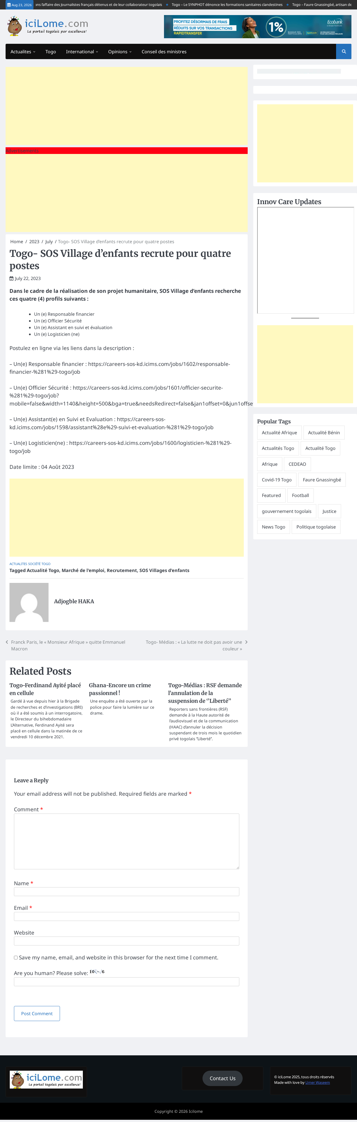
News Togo (273, 527)
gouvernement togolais (287, 511)
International (80, 52)
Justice (329, 511)
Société (34, 564)
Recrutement (122, 570)
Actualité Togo (43, 570)
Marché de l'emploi (83, 570)
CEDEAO (297, 464)
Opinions (117, 52)
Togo (50, 52)
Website (24, 932)
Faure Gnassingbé (322, 480)
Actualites (21, 52)
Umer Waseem (317, 1082)
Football (300, 496)
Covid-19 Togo (277, 480)
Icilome (196, 1111)
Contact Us (223, 1078)
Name (23, 883)
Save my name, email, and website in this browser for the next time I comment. (118, 957)
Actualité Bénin (324, 433)
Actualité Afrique (279, 433)
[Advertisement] (127, 106)
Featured (271, 496)
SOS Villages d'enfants (164, 570)
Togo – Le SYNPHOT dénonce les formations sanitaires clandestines (218, 4)
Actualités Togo (278, 448)
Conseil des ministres (164, 52)
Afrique (270, 464)
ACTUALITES (18, 564)
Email (23, 907)
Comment (28, 809)
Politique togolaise (316, 527)
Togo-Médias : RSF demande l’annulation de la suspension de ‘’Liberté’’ (205, 693)
